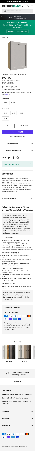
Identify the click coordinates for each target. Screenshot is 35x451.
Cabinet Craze (9, 446)
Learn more (24, 1)
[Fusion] (24, 352)
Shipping (4, 89)
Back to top (17, 381)
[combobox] (17, 11)
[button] (27, 6)
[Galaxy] (8, 352)
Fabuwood (5, 74)
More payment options (17, 137)
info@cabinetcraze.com (21, 398)
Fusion (24, 361)
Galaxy (9, 361)
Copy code (23, 31)
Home (3, 37)
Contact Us (15, 164)
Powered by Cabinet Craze (20, 446)
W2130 (8, 37)
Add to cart (24, 126)
